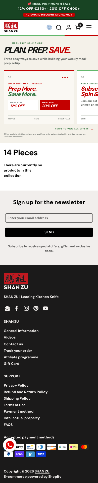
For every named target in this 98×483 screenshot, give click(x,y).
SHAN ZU (42, 471)
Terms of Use (14, 405)
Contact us (13, 344)
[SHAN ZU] (11, 27)
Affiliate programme (21, 357)
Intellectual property (22, 418)
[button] (59, 27)
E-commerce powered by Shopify (32, 476)
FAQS (8, 424)
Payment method (18, 411)
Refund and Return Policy (25, 392)
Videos (10, 337)
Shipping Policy (17, 398)
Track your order (18, 350)
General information (21, 331)
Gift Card (11, 363)
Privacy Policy (16, 385)
